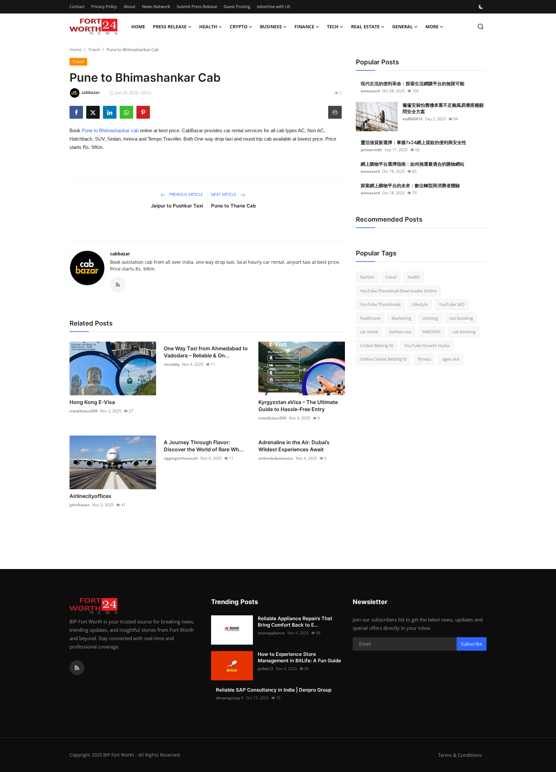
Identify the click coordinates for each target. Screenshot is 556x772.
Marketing (401, 318)
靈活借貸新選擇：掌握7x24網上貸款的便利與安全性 (413, 142)
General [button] (402, 26)
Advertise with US (273, 6)
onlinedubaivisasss (275, 458)
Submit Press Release (197, 6)
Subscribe (471, 644)
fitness (424, 359)
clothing (430, 318)
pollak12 (265, 668)
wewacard (370, 91)
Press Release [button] (170, 26)
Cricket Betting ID (376, 345)
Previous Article (185, 194)
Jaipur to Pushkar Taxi (177, 206)
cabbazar (120, 254)
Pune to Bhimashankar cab (110, 130)
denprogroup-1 (230, 698)
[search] (480, 26)
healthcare (370, 318)
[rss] (77, 667)
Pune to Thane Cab (233, 206)
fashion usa (400, 332)
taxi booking (461, 318)
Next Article (224, 194)
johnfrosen (80, 505)
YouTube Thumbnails (380, 304)
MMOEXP (431, 332)
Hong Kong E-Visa (92, 402)
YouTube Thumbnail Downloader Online (398, 291)
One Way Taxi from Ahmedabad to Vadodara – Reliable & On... (206, 352)
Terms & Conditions (460, 755)
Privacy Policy (104, 6)
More (432, 26)
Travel (94, 49)
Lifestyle (420, 304)
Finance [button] (304, 26)
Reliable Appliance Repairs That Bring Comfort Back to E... (295, 621)
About (129, 6)
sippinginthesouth (181, 458)
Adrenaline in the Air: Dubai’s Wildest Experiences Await (293, 446)
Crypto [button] (238, 26)
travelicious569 (83, 411)
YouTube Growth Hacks (426, 345)
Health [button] (208, 26)
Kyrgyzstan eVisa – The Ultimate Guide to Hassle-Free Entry (298, 405)
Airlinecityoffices (90, 496)
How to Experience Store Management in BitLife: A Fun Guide (299, 657)
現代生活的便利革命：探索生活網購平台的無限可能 (412, 83)
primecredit (371, 149)
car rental (369, 332)
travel (390, 277)
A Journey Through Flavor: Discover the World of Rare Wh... (204, 446)
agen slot (450, 359)
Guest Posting (237, 6)
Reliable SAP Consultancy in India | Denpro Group (273, 690)
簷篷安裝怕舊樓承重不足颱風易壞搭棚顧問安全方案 (443, 108)
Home (138, 26)
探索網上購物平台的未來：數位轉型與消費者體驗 (410, 185)
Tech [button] (332, 26)
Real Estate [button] (365, 26)
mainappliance (271, 633)
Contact (77, 6)
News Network (156, 6)
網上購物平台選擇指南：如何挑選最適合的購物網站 (412, 164)
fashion (367, 277)
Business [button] (271, 26)
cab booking (464, 332)
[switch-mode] (481, 7)
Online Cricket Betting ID (383, 359)
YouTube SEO (452, 304)
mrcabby (172, 364)
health (414, 277)
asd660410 (412, 119)
